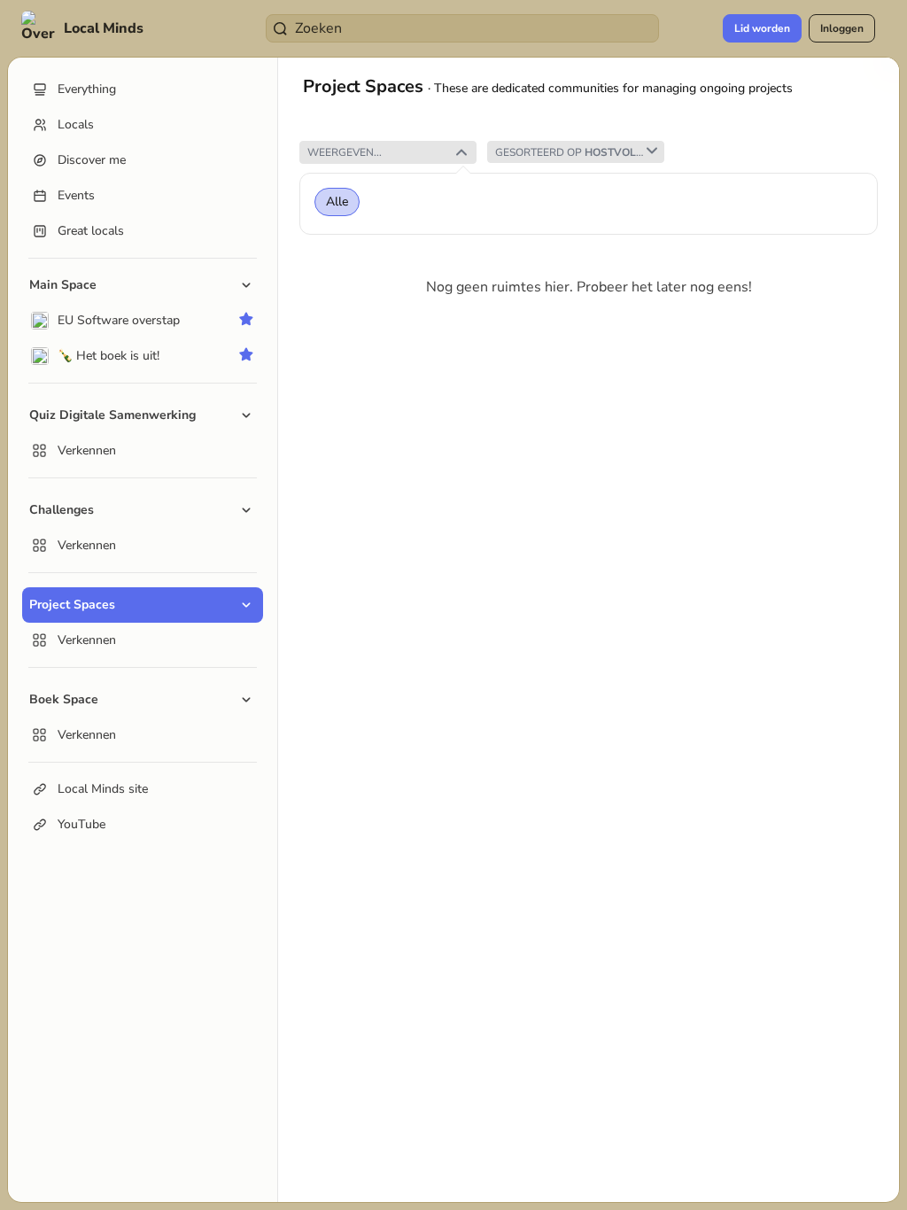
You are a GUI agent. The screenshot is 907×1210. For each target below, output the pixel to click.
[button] (84, 28)
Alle (337, 202)
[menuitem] (142, 321)
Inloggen (842, 28)
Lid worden (762, 28)
